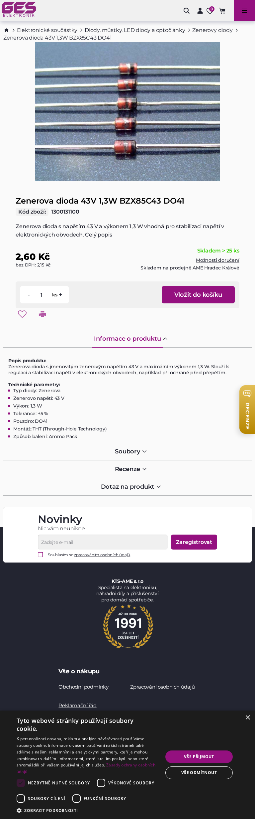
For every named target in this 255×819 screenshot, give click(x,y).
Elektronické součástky (47, 30)
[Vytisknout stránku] (42, 314)
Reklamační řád (77, 705)
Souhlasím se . (89, 554)
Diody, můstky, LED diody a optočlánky (135, 30)
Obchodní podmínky (83, 687)
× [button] (247, 717)
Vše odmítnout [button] (199, 772)
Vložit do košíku (198, 294)
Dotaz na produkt (127, 486)
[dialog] (127, 765)
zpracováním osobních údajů (102, 554)
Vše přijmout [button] (199, 756)
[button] (88, 810)
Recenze (127, 469)
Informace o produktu (127, 338)
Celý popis (98, 235)
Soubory (127, 451)
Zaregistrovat (194, 542)
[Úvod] (6, 30)
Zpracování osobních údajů (162, 687)
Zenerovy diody (212, 30)
